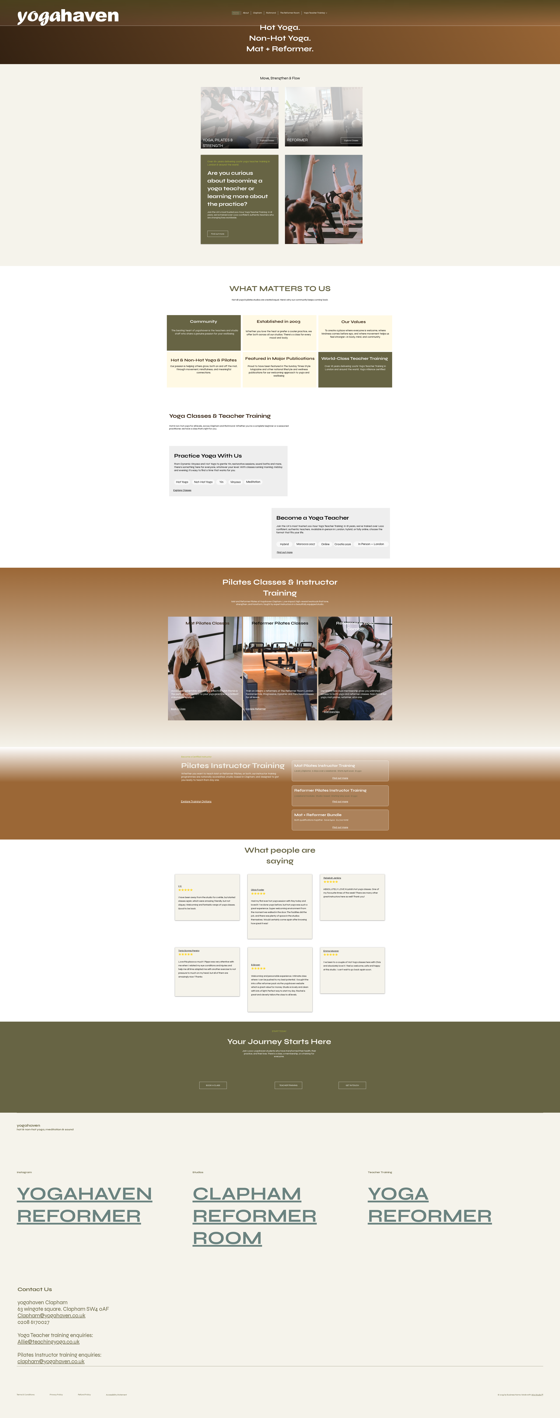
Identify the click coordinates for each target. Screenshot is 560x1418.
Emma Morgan (331, 951)
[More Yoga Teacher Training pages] (326, 13)
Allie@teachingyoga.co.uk (49, 1341)
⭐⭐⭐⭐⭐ (185, 954)
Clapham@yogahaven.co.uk (51, 1315)
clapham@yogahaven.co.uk (51, 1361)
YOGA (398, 1194)
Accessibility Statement (116, 1395)
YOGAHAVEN (84, 1194)
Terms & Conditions (25, 1394)
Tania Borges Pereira (188, 950)
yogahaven (28, 1125)
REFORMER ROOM (254, 1227)
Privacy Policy (56, 1394)
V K (180, 886)
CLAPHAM (246, 1194)
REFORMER (79, 1216)
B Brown (255, 964)
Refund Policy (84, 1394)
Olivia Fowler (257, 889)
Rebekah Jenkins (332, 878)
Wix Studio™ (537, 1395)
